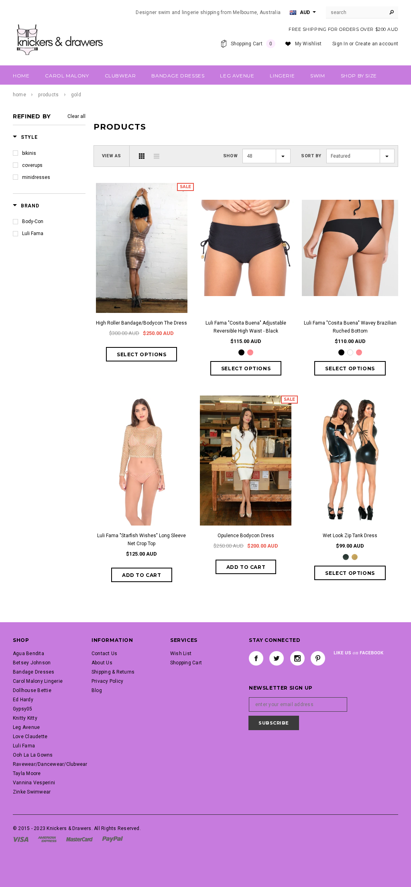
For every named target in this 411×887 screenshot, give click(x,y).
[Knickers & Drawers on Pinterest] (318, 658)
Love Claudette (30, 736)
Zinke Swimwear (32, 792)
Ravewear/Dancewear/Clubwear (50, 764)
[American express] (47, 839)
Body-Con (32, 221)
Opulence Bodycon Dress (246, 535)
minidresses (36, 177)
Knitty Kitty (25, 718)
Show (230, 155)
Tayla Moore (27, 773)
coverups (32, 165)
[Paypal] (112, 839)
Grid (141, 156)
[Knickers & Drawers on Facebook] (256, 658)
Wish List (180, 653)
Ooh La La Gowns (33, 755)
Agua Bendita (28, 653)
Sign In (340, 44)
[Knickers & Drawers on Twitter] (276, 658)
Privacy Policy (107, 681)
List (156, 156)
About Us (102, 663)
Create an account (376, 44)
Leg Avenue (26, 727)
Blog (97, 690)
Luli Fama (32, 233)
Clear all (76, 116)
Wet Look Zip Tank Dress (350, 535)
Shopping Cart (186, 663)
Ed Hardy (23, 699)
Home (19, 94)
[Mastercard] (79, 839)
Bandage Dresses (34, 672)
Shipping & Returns (113, 672)
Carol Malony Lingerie (38, 681)
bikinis (29, 153)
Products (48, 94)
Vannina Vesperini (34, 783)
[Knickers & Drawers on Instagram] (297, 658)
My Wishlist (308, 44)
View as (111, 155)
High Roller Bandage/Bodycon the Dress (141, 323)
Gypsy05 (23, 709)
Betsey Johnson (32, 663)
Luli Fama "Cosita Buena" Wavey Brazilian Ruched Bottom (350, 327)
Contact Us (104, 653)
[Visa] (20, 839)
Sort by (311, 155)
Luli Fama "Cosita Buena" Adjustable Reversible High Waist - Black (246, 327)
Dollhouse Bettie (32, 690)
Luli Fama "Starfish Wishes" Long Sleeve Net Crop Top (141, 539)
